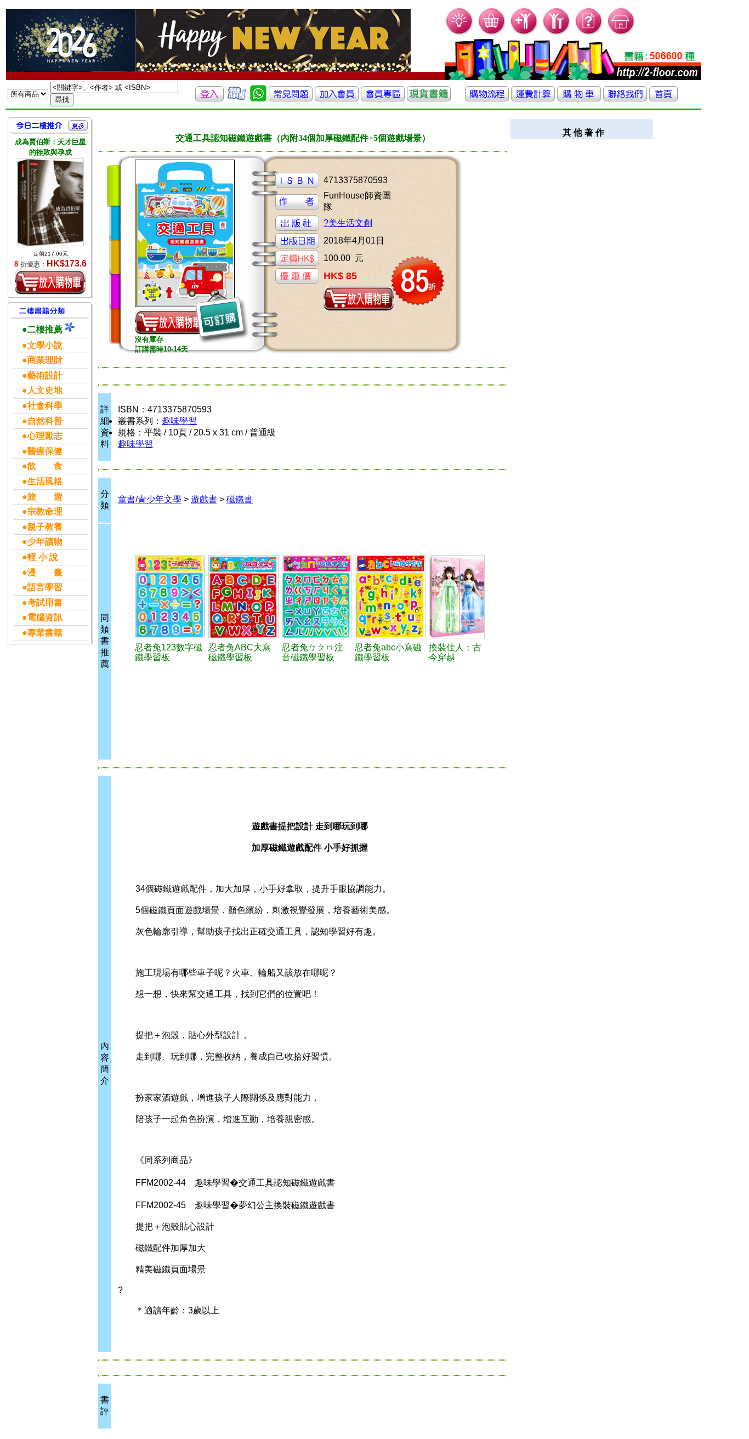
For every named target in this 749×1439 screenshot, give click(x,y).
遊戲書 (204, 499)
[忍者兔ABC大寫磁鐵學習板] (243, 596)
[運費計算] (533, 98)
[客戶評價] (237, 98)
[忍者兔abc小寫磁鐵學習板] (390, 596)
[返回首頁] (663, 98)
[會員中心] (557, 33)
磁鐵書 (239, 499)
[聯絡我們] (625, 98)
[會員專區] (383, 98)
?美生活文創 (348, 223)
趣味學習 (179, 421)
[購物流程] (487, 98)
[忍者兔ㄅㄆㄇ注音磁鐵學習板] (316, 596)
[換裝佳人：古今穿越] (457, 596)
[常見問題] (589, 33)
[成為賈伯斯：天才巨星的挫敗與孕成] (50, 202)
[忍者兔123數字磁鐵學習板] (170, 596)
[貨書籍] (429, 98)
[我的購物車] (492, 33)
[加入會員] (524, 33)
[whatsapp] (258, 98)
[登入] (209, 98)
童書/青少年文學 (149, 499)
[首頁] (621, 33)
